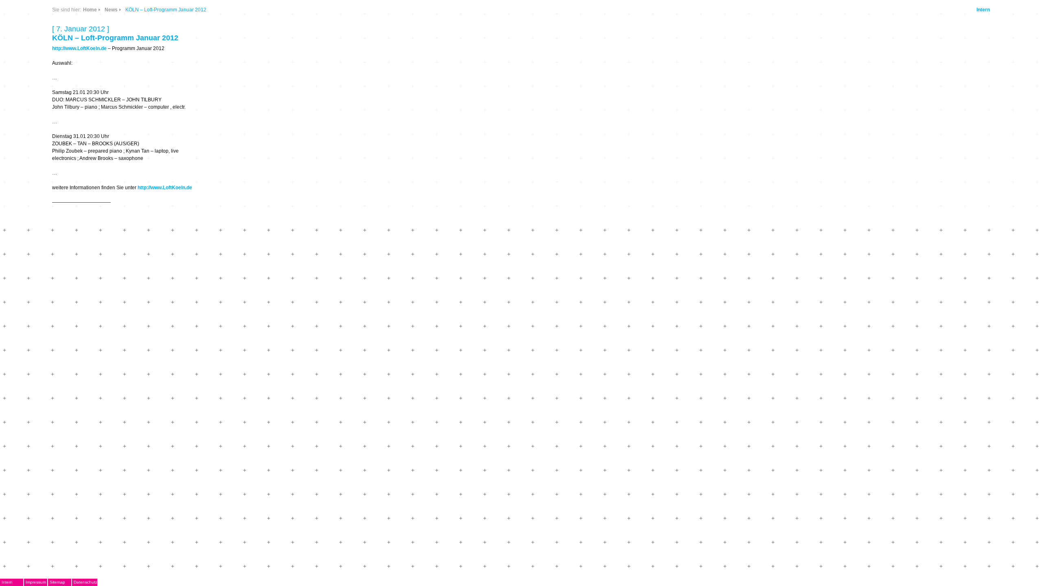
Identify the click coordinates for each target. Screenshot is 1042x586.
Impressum (36, 582)
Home (90, 10)
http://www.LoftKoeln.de (79, 48)
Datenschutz (85, 582)
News (111, 10)
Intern (983, 10)
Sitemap (57, 582)
